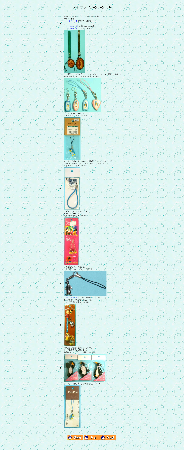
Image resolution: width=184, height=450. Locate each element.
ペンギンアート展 (71, 21)
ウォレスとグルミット (72, 298)
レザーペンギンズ (71, 26)
